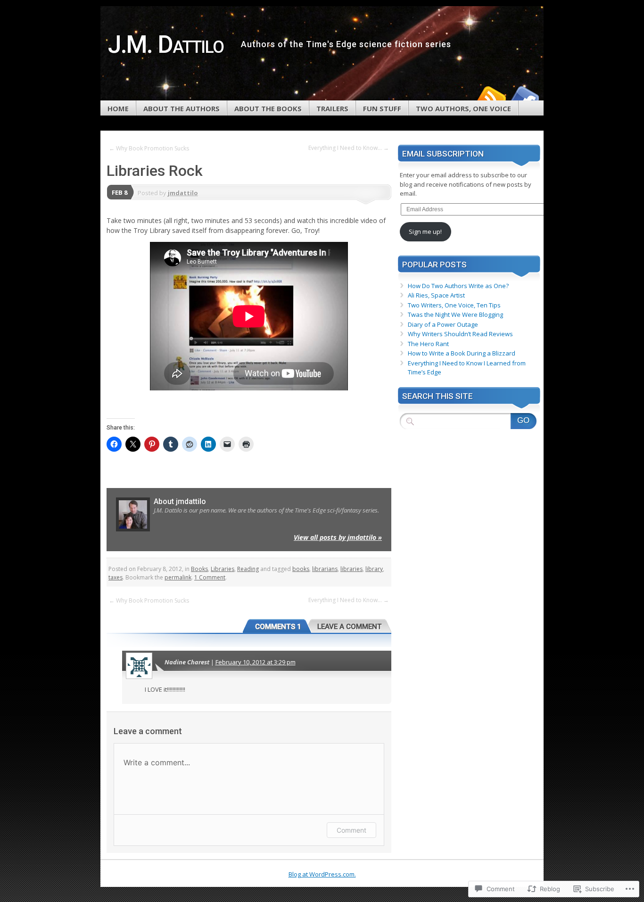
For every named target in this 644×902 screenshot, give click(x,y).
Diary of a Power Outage (443, 324)
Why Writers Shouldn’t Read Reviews (460, 334)
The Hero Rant (428, 343)
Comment (351, 830)
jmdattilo (183, 193)
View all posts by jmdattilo (338, 537)
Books (199, 569)
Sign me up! (425, 231)
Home (118, 108)
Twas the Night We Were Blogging (455, 314)
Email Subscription (443, 153)
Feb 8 (119, 192)
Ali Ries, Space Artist (436, 295)
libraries (351, 569)
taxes (115, 577)
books (300, 569)
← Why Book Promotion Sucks (149, 148)
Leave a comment (349, 626)
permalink (178, 577)
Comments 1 (278, 626)
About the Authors (181, 108)
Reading (248, 569)
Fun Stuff (382, 108)
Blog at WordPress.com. (322, 874)
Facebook (524, 97)
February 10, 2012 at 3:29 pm (255, 662)
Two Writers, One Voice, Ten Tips (454, 305)
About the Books (268, 108)
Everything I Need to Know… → (348, 148)
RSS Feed (491, 97)
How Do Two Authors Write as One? (458, 285)
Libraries (222, 569)
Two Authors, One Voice (463, 108)
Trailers (332, 108)
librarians (325, 569)
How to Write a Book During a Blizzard (461, 353)
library (374, 569)
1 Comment (209, 577)
